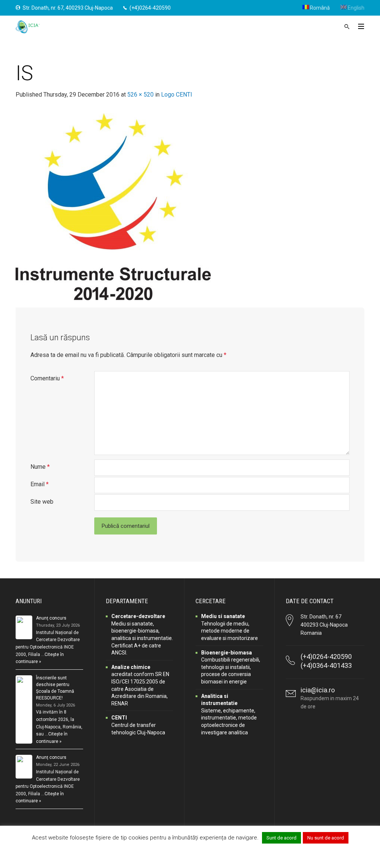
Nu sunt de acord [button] (325, 838)
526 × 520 (140, 94)
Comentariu (47, 378)
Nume (40, 466)
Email (39, 484)
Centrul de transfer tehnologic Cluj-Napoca (138, 725)
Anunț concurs (51, 618)
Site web (41, 501)
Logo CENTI (176, 94)
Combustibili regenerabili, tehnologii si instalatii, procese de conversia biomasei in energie (230, 667)
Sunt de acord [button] (281, 838)
